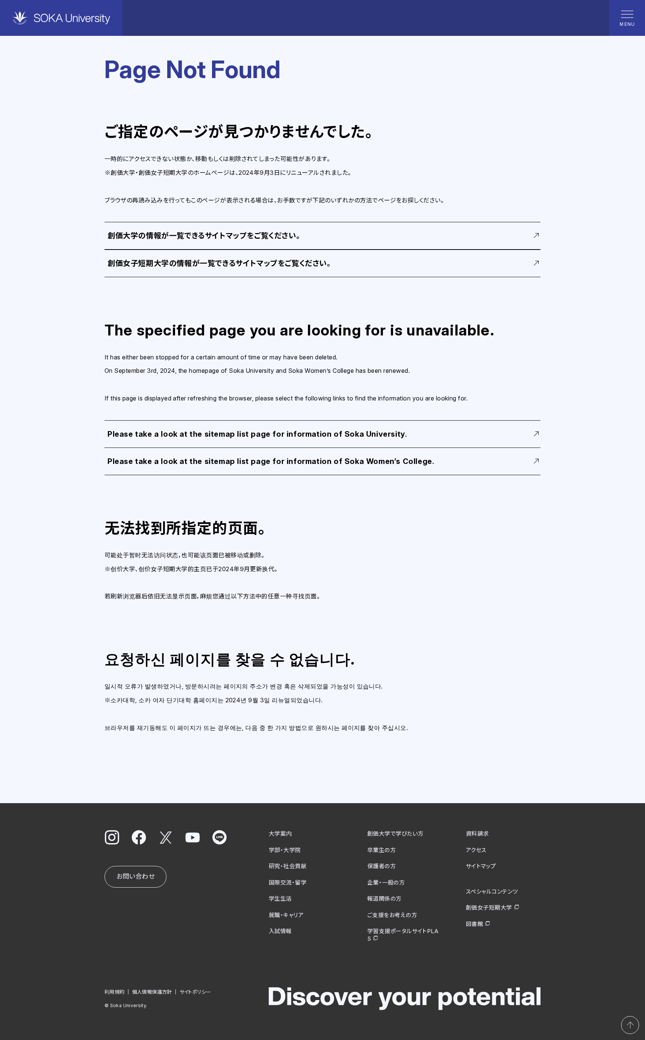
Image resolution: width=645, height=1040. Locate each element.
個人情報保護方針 (152, 992)
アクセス (476, 850)
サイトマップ (481, 866)
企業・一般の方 (386, 882)
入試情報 (280, 931)
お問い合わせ (135, 876)
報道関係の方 (384, 898)
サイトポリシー (195, 992)
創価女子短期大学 (489, 907)
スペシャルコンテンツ (492, 891)
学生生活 (280, 898)
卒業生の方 (381, 850)
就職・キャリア (286, 915)
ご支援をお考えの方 (392, 915)
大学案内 (280, 833)
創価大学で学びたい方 (395, 833)
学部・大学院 (285, 850)
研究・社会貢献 (287, 866)
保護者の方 (381, 866)
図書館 (474, 924)
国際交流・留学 (287, 882)
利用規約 (115, 992)
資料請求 (477, 833)
